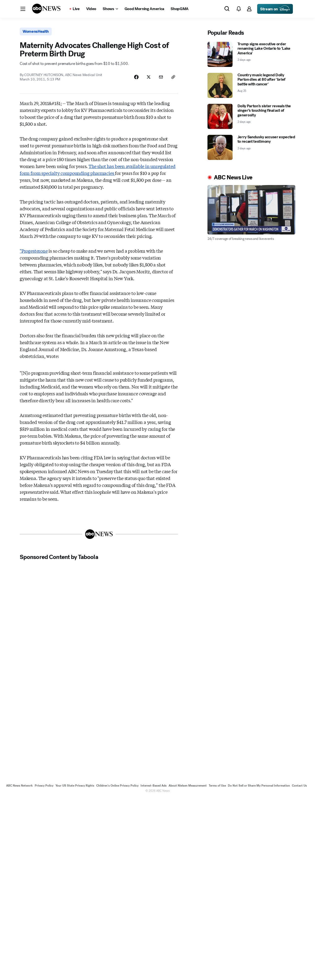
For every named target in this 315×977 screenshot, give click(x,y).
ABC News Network (19, 786)
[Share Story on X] (148, 77)
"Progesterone (34, 251)
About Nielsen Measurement (188, 786)
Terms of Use (217, 786)
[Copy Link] (173, 77)
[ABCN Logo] (46, 8)
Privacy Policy (44, 786)
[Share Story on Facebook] (136, 77)
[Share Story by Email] (161, 77)
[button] (23, 9)
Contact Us (299, 786)
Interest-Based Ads (154, 786)
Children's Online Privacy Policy (117, 786)
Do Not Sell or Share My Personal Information (259, 786)
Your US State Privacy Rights (74, 786)
